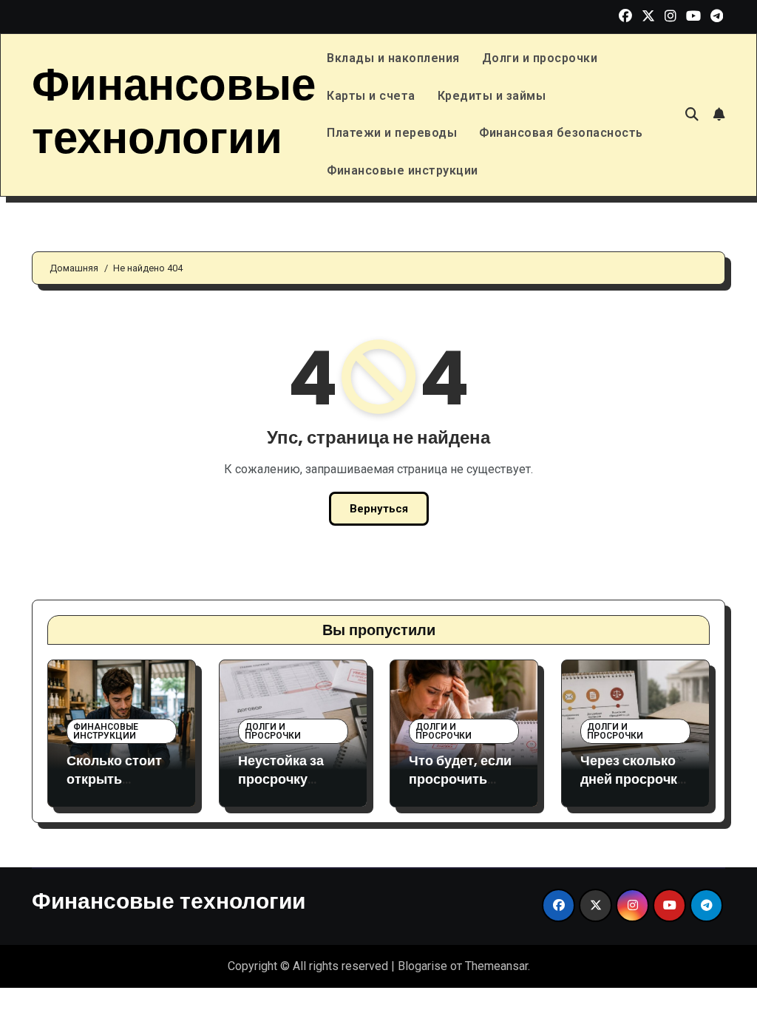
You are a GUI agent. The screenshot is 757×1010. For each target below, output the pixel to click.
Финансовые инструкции (402, 170)
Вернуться (379, 508)
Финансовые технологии (174, 111)
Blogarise (422, 966)
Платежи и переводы (392, 133)
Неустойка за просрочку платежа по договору (281, 788)
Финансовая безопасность (561, 133)
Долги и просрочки (540, 58)
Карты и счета (371, 96)
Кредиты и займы (492, 96)
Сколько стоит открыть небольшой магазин (114, 788)
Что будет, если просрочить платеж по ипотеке (460, 788)
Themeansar (496, 966)
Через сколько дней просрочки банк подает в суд (632, 788)
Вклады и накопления (393, 58)
